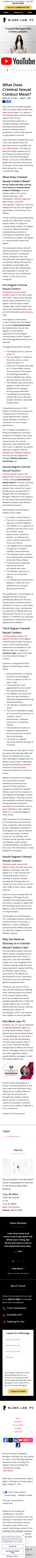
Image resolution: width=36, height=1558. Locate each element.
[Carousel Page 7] (19, 70)
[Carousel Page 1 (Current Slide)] (13, 1261)
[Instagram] (30, 1440)
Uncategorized (18, 1113)
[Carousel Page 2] (4, 70)
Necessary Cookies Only (12, 1551)
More (30, 12)
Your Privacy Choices (17, 1492)
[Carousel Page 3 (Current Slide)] (7, 70)
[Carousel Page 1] (1, 70)
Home (6, 12)
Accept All (12, 1546)
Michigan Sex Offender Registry (16, 452)
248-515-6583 (16, 1210)
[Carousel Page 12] (34, 70)
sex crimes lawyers (10, 148)
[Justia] (18, 1445)
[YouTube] (20, 1440)
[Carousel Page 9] (25, 70)
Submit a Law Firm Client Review (18, 1273)
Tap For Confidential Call (18, 7)
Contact (6, 1105)
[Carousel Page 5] (13, 70)
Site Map (18, 1428)
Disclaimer (18, 1422)
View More (17, 1268)
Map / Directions (11, 1207)
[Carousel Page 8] (22, 70)
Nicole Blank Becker (24, 1033)
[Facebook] (5, 1440)
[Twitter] (10, 1440)
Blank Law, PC (11, 1025)
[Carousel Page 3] (23, 1261)
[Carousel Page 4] (10, 70)
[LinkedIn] (15, 1440)
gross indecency (9, 809)
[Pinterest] (25, 1440)
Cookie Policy (10, 1495)
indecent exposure (22, 199)
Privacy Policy (18, 1425)
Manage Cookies (25, 1495)
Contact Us (18, 12)
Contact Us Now (18, 1391)
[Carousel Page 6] (16, 70)
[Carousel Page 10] (28, 70)
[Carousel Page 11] (31, 70)
